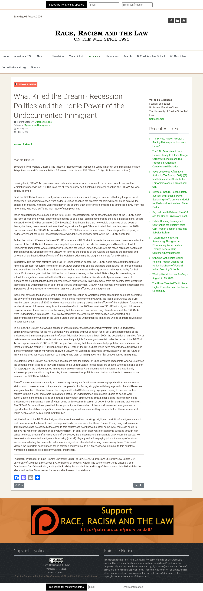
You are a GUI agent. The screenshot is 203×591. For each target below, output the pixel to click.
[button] (41, 56)
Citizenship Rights (43, 122)
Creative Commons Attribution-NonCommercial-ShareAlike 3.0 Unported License (56, 576)
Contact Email (156, 118)
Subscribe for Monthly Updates (66, 586)
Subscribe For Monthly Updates (66, 4)
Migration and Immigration (37, 125)
